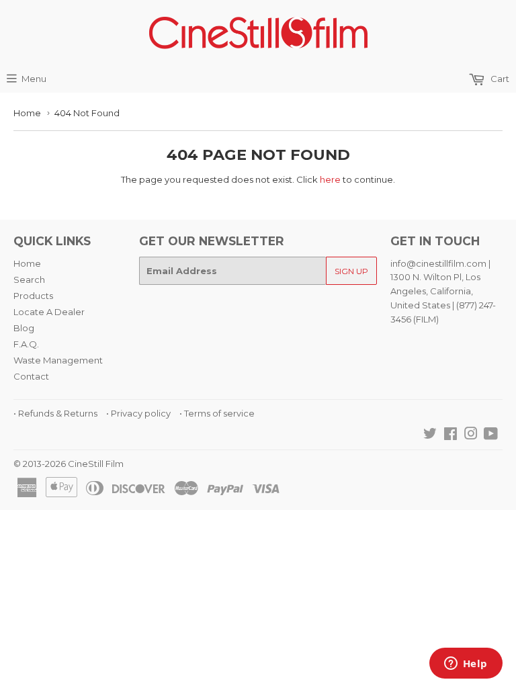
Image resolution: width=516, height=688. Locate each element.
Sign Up (351, 271)
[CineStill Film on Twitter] (430, 435)
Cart (498, 78)
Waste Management (58, 360)
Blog (23, 327)
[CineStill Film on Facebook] (450, 435)
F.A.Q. (26, 344)
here (330, 179)
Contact (31, 376)
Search (29, 279)
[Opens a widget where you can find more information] (466, 664)
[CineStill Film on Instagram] (471, 435)
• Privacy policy (138, 413)
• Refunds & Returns (55, 413)
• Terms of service (217, 413)
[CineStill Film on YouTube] (491, 435)
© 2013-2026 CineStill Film (68, 463)
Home (27, 113)
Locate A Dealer (49, 311)
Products (33, 295)
